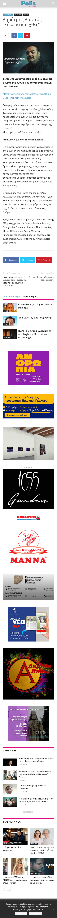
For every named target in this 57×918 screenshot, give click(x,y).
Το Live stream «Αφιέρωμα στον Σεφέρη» (41, 278)
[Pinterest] (27, 35)
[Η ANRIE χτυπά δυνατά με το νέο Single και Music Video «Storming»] (10, 334)
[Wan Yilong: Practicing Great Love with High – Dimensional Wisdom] (10, 761)
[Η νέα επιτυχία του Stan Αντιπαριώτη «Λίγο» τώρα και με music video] (42, 866)
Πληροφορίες (35, 913)
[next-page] (9, 344)
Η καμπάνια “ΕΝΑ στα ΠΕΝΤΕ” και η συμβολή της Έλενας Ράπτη (15, 880)
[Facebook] (14, 35)
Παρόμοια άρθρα (11, 296)
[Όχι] (53, 909)
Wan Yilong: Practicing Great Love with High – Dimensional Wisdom (36, 759)
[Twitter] (20, 35)
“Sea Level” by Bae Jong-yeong (34, 317)
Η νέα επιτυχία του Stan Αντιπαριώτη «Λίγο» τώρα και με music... (42, 880)
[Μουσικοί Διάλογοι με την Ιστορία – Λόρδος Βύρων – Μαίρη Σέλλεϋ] (42, 836)
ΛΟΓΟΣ (6, 311)
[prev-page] (4, 344)
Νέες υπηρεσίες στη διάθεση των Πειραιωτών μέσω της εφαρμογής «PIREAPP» (15, 281)
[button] (4, 3)
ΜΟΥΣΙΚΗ (18, 15)
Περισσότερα (29, 296)
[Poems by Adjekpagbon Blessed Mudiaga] (10, 307)
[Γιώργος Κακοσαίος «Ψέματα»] (15, 836)
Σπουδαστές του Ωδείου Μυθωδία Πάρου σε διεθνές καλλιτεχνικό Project (35, 774)
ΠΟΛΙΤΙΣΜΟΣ (8, 15)
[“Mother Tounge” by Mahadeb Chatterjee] (10, 789)
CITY (5, 873)
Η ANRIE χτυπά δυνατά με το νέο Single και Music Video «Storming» (34, 334)
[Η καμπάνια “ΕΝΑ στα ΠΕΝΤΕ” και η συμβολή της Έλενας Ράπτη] (15, 866)
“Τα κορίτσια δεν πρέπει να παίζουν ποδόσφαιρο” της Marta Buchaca (36, 800)
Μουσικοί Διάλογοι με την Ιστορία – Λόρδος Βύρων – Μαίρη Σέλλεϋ (42, 850)
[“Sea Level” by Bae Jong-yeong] (10, 321)
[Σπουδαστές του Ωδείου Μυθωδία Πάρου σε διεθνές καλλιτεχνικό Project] (10, 775)
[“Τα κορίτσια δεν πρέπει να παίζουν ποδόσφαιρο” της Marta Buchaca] (10, 802)
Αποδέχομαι (21, 913)
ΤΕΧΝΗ (25, 15)
